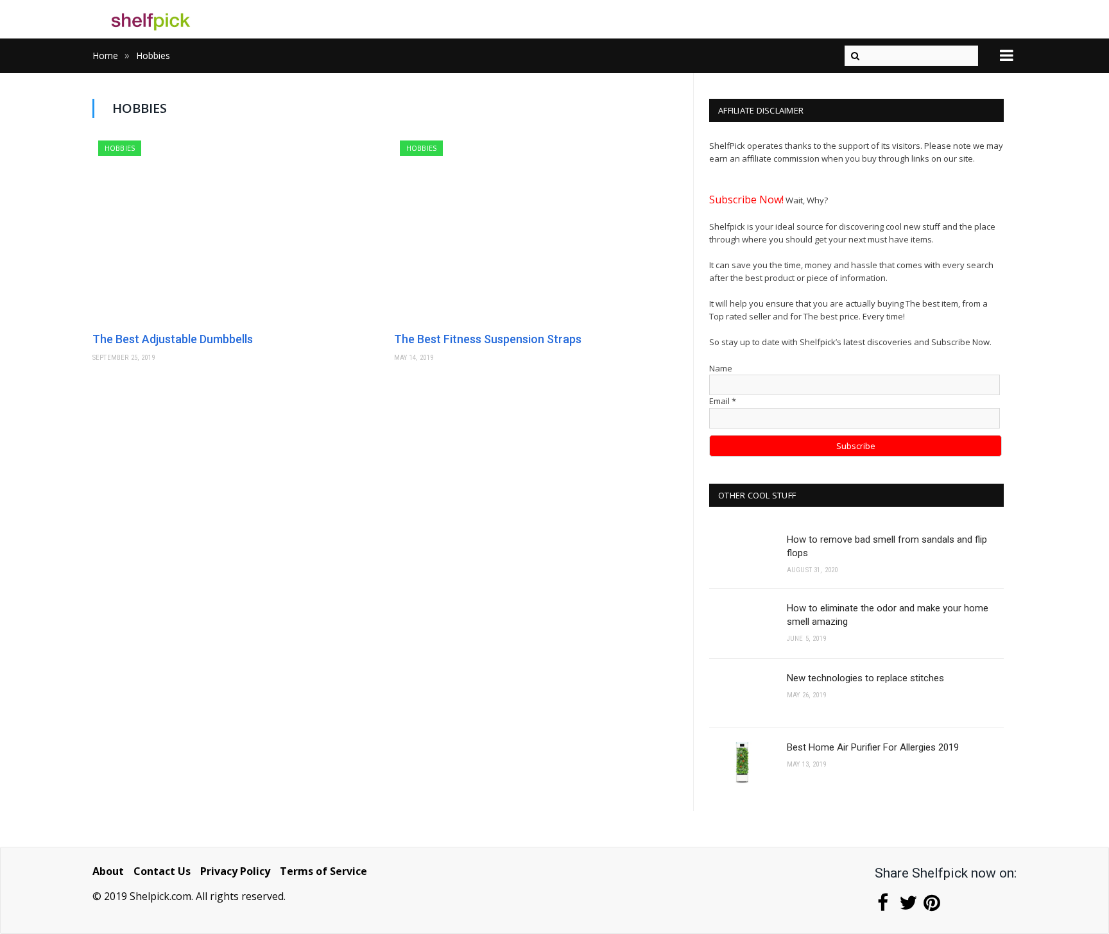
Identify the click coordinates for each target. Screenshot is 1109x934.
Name (720, 368)
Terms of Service (323, 871)
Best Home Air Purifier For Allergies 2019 (873, 747)
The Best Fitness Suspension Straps (487, 339)
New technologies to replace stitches (865, 678)
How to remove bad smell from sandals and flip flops (887, 546)
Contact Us (162, 871)
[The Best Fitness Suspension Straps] (538, 231)
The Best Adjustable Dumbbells (172, 339)
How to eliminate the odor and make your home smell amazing (887, 614)
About (108, 871)
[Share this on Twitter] (907, 906)
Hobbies (120, 148)
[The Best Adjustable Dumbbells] (236, 231)
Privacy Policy (235, 871)
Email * (722, 401)
